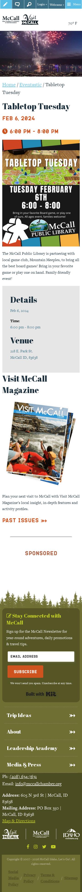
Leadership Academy (32, 748)
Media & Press (24, 764)
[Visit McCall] (10, 834)
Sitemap (71, 878)
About (14, 731)
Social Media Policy (13, 878)
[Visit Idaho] (71, 834)
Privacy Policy (29, 878)
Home (9, 84)
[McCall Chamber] (10, 19)
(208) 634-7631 (23, 776)
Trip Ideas (19, 715)
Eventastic (30, 84)
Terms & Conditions (50, 878)
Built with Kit (41, 694)
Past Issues (20, 520)
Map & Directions (18, 821)
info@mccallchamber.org (38, 784)
